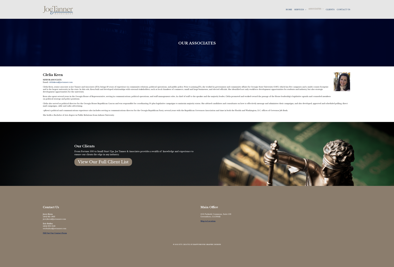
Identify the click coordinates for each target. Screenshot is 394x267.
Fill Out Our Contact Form (55, 233)
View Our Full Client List (103, 162)
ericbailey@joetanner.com (54, 228)
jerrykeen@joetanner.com (54, 219)
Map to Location (207, 221)
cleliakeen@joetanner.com (61, 82)
